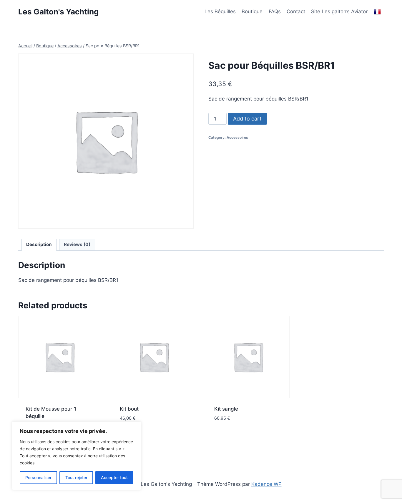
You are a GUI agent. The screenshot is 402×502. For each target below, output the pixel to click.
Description (39, 244)
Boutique (252, 11)
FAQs (275, 11)
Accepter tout (114, 477)
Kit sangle (226, 409)
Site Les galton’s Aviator (339, 11)
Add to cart (247, 119)
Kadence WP (266, 484)
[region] (76, 455)
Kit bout (129, 409)
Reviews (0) (77, 244)
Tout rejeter (76, 477)
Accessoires (237, 137)
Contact (296, 11)
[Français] (377, 11)
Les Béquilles (220, 11)
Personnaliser (38, 477)
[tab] (39, 245)
